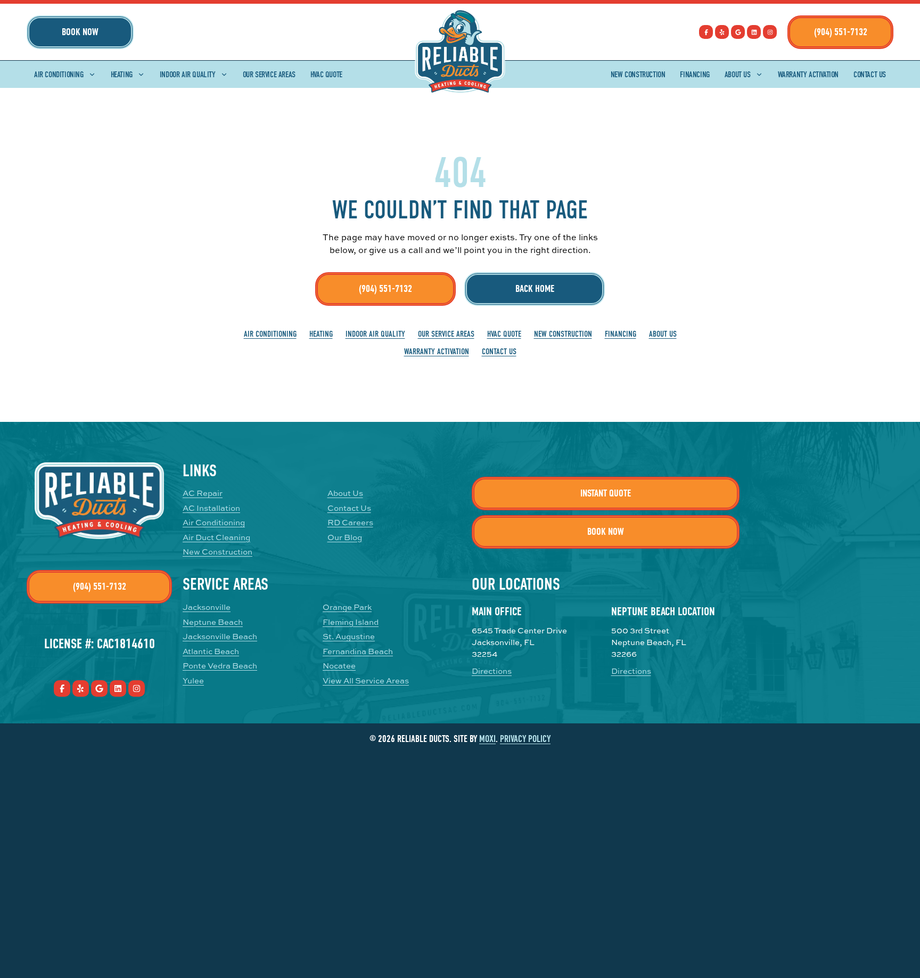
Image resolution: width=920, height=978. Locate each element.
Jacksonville (207, 607)
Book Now (80, 32)
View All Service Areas (366, 680)
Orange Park (347, 607)
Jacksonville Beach (220, 636)
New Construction (638, 74)
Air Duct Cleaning (216, 537)
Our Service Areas (269, 74)
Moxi (487, 739)
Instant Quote (605, 493)
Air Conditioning (59, 74)
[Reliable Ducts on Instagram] (770, 32)
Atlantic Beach (211, 651)
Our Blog (344, 537)
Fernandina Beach (358, 651)
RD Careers (350, 522)
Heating (122, 74)
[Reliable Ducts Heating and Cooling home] (460, 51)
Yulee (193, 680)
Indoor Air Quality (188, 74)
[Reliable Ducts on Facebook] (706, 32)
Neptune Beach (213, 621)
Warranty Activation (808, 74)
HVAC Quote (326, 74)
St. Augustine (349, 636)
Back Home (534, 289)
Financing (694, 74)
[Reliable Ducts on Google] (738, 32)
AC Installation (211, 507)
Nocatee (339, 665)
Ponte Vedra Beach (220, 665)
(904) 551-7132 (840, 32)
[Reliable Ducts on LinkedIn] (754, 32)
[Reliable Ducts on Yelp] (722, 32)
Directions (492, 670)
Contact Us (869, 74)
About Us (738, 74)
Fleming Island (351, 621)
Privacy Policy (525, 739)
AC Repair (203, 493)
